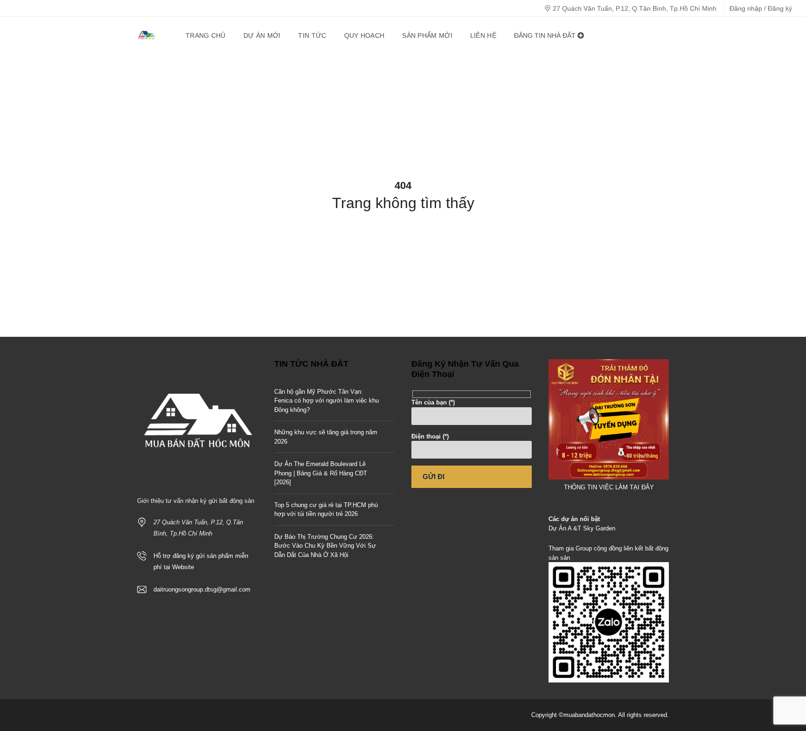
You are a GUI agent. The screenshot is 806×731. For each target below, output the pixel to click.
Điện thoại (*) (430, 436)
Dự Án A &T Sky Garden (582, 528)
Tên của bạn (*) (433, 402)
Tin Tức (312, 35)
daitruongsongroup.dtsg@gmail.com (201, 589)
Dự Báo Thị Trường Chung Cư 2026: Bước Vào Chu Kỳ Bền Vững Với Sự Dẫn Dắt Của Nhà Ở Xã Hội (325, 545)
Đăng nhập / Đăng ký (761, 8)
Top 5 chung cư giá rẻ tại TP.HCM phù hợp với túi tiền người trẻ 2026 (326, 509)
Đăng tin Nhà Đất (545, 35)
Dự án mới (262, 35)
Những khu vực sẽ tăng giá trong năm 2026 (325, 437)
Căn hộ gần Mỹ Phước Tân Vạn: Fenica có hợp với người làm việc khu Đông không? (326, 400)
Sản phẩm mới (427, 35)
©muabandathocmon (587, 714)
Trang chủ (206, 35)
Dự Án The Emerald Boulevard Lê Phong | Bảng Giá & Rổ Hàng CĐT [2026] (320, 473)
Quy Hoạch (364, 35)
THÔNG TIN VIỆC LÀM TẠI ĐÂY (609, 487)
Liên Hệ (483, 35)
